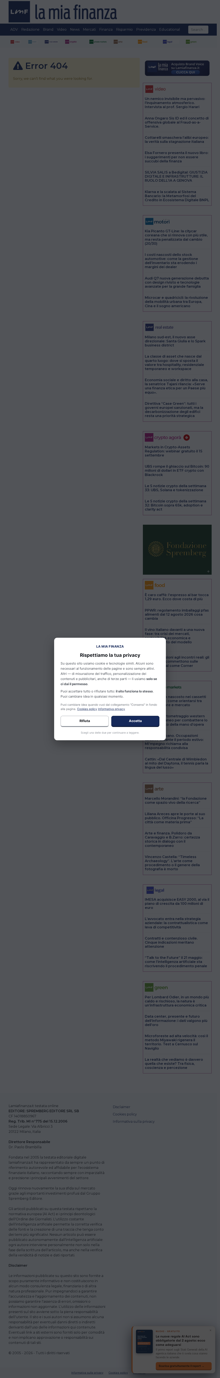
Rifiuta (84, 721)
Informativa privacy (111, 709)
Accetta (135, 721)
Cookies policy (87, 709)
